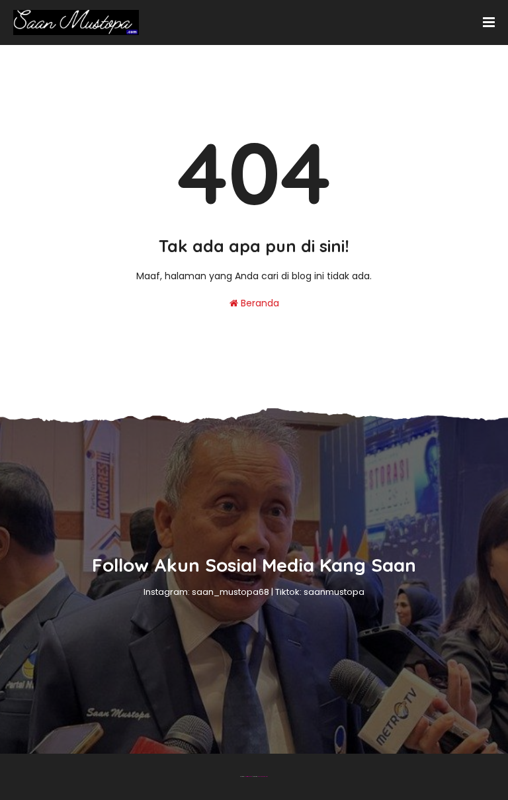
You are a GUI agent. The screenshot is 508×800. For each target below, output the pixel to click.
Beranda (258, 303)
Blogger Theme (248, 776)
